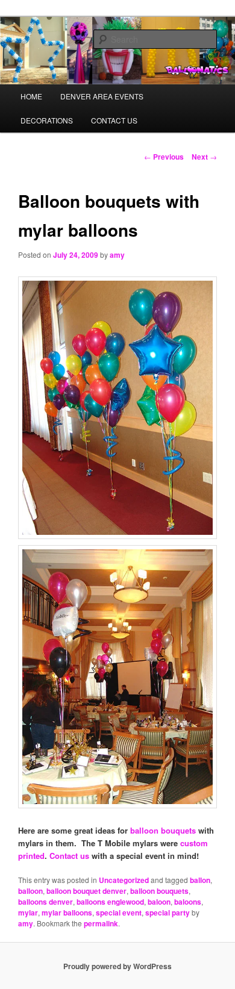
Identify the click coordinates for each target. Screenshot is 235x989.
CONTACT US (114, 120)
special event (119, 912)
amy (117, 254)
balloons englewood (110, 901)
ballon (200, 880)
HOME (31, 96)
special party (167, 912)
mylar (28, 912)
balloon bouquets (163, 830)
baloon (159, 901)
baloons (187, 901)
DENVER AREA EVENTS (101, 96)
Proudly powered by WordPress (117, 966)
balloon (30, 890)
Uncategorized (124, 880)
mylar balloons (67, 912)
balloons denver (45, 901)
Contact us (69, 855)
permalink (101, 923)
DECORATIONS (46, 120)
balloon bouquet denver (86, 890)
